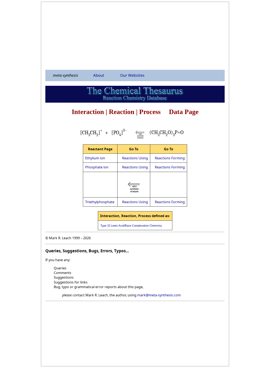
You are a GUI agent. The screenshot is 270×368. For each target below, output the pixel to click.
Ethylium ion (95, 158)
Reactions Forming (170, 158)
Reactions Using (135, 158)
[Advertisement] (135, 35)
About (98, 75)
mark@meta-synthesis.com (159, 295)
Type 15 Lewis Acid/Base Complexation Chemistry (131, 225)
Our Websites (132, 75)
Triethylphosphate (99, 202)
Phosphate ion (96, 167)
